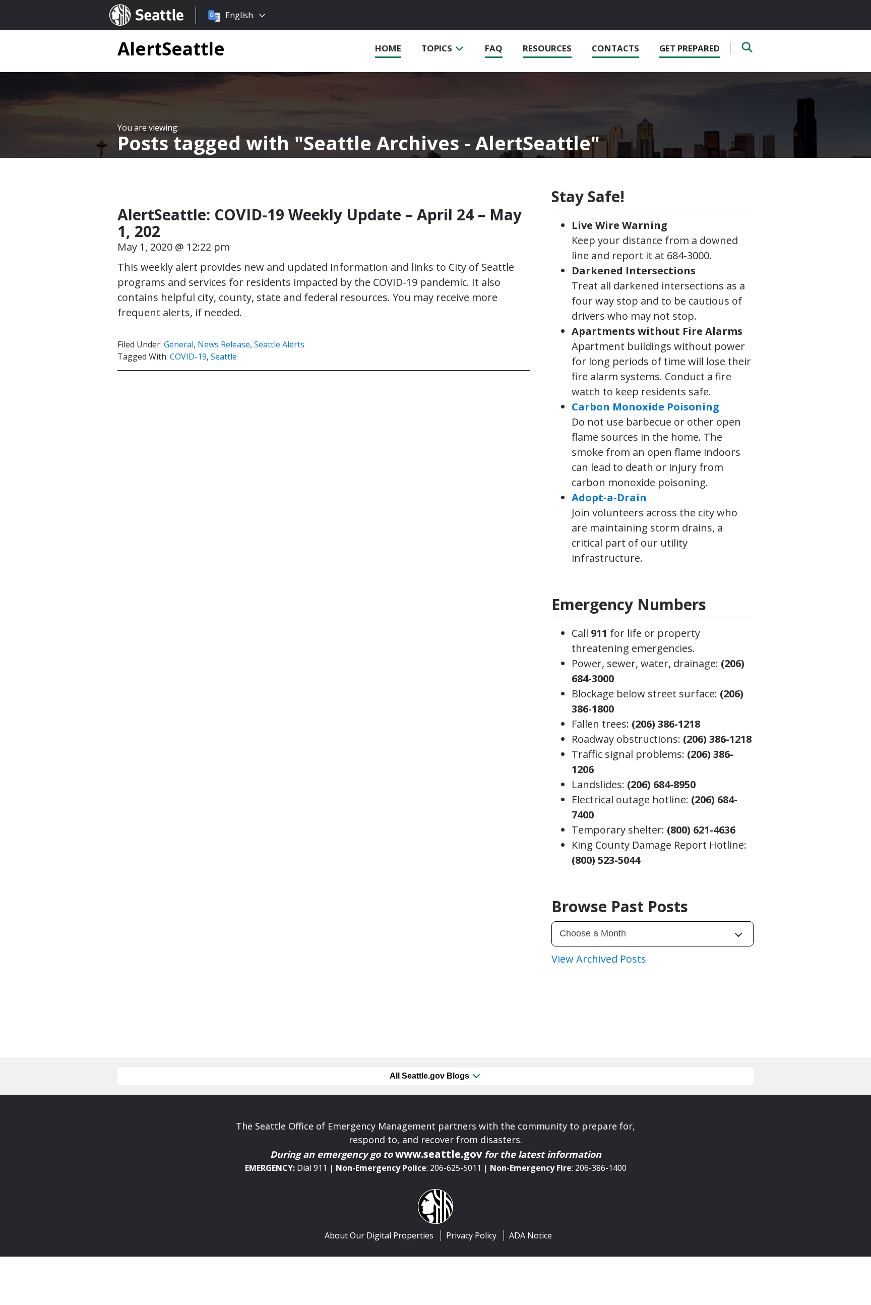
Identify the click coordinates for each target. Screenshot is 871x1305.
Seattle (224, 356)
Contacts (615, 48)
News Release (224, 344)
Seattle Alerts (279, 344)
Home (388, 48)
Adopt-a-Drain (609, 497)
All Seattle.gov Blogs (430, 1076)
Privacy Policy (471, 1235)
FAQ (494, 48)
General (179, 344)
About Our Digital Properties (379, 1235)
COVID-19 (188, 356)
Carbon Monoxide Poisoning (645, 406)
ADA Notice (530, 1235)
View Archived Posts (598, 959)
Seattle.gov (131, 5)
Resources (547, 48)
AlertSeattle (171, 48)
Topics (437, 48)
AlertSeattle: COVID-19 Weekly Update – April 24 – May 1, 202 (319, 223)
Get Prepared (689, 48)
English (239, 15)
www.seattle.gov (438, 1154)
